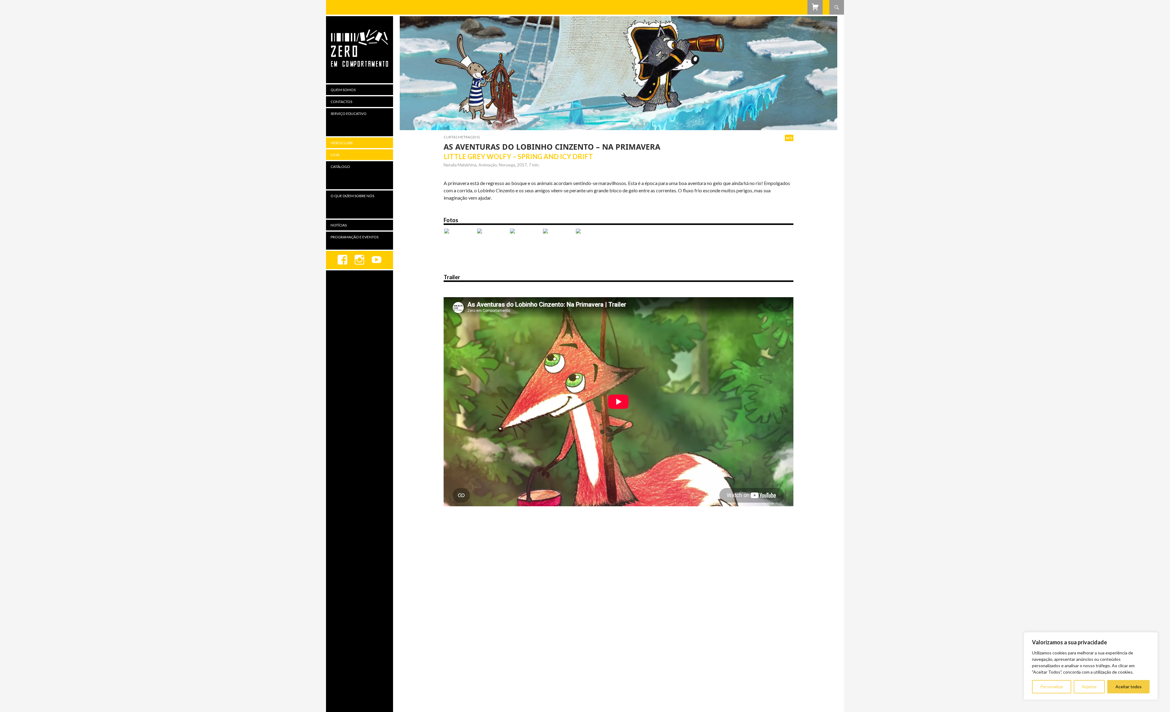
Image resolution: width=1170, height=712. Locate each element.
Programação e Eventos (354, 237)
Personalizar (1051, 686)
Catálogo (340, 166)
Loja (335, 154)
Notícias (339, 225)
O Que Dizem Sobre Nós (352, 196)
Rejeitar (1089, 686)
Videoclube (342, 143)
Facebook (342, 260)
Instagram (359, 260)
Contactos (341, 101)
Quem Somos (343, 89)
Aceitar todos (1128, 686)
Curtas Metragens (462, 137)
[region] (1091, 666)
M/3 (789, 138)
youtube (376, 260)
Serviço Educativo (349, 113)
